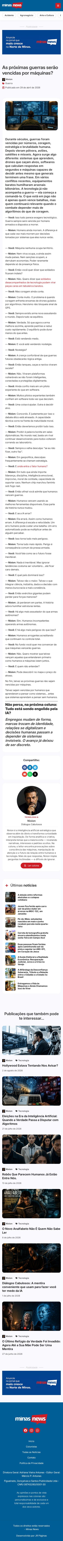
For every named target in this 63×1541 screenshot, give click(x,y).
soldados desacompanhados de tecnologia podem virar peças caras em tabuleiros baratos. (30, 282)
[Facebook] (25, 1430)
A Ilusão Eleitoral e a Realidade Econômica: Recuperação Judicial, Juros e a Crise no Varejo (33, 961)
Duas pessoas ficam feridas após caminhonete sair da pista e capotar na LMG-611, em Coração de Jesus (32, 948)
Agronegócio (26, 15)
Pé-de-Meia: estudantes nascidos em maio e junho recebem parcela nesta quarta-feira (33, 922)
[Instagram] (31, 1430)
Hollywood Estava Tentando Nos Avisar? (30, 1065)
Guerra (8, 83)
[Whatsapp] (37, 1430)
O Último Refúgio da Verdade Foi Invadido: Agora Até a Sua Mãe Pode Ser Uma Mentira (31, 1345)
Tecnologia (23, 1060)
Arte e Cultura (47, 15)
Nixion (9, 79)
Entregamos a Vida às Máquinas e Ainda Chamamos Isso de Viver (32, 986)
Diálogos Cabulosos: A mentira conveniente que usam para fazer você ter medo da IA (29, 1287)
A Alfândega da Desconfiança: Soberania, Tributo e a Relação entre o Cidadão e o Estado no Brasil (33, 973)
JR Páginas (41, 1535)
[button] (24, 767)
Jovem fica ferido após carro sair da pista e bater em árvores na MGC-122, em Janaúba (32, 910)
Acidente (9, 15)
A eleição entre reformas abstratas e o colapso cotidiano (30, 897)
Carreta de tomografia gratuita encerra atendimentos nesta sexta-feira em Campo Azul (33, 935)
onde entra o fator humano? (32, 466)
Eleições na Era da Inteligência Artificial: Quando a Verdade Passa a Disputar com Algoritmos (30, 1120)
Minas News (32, 1529)
